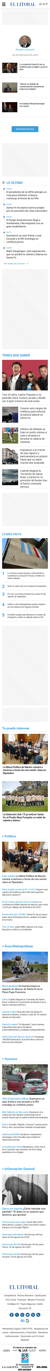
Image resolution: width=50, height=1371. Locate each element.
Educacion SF (25, 1308)
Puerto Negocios (28, 1304)
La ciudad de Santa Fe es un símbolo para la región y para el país (33, 67)
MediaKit (25, 1340)
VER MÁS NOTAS (25, 129)
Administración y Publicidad (23, 1332)
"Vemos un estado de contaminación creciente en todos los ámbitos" (31, 86)
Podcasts (21, 1300)
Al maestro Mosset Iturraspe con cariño (31, 104)
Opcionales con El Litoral (32, 1336)
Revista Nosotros (25, 1295)
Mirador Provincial (36, 1300)
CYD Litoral (10, 1300)
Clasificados (40, 1295)
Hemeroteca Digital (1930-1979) (17, 1328)
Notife (40, 1304)
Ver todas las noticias (14, 263)
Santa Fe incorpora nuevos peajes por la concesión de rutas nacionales (26, 207)
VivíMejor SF (13, 1304)
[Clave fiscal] (25, 1362)
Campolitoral (10, 1295)
